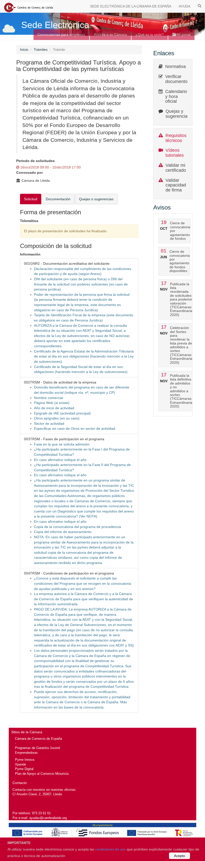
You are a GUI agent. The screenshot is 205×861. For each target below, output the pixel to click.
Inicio (24, 50)
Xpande (20, 764)
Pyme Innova (24, 760)
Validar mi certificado (176, 168)
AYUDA (184, 6)
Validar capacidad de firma (176, 185)
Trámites (41, 50)
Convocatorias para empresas (61, 34)
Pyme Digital (24, 769)
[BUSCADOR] (199, 5)
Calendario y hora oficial (176, 96)
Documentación (58, 199)
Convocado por (29, 172)
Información (30, 254)
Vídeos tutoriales (175, 153)
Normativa (175, 66)
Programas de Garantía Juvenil (37, 748)
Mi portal (183, 34)
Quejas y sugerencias (178, 114)
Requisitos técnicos (176, 138)
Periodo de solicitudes (35, 161)
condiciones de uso (110, 849)
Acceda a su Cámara (110, 34)
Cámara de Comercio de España (38, 738)
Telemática (29, 221)
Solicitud (30, 199)
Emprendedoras (26, 752)
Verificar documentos (177, 79)
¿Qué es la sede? (150, 34)
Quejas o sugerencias (96, 199)
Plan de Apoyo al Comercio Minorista (41, 774)
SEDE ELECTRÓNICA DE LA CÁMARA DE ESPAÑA (130, 6)
